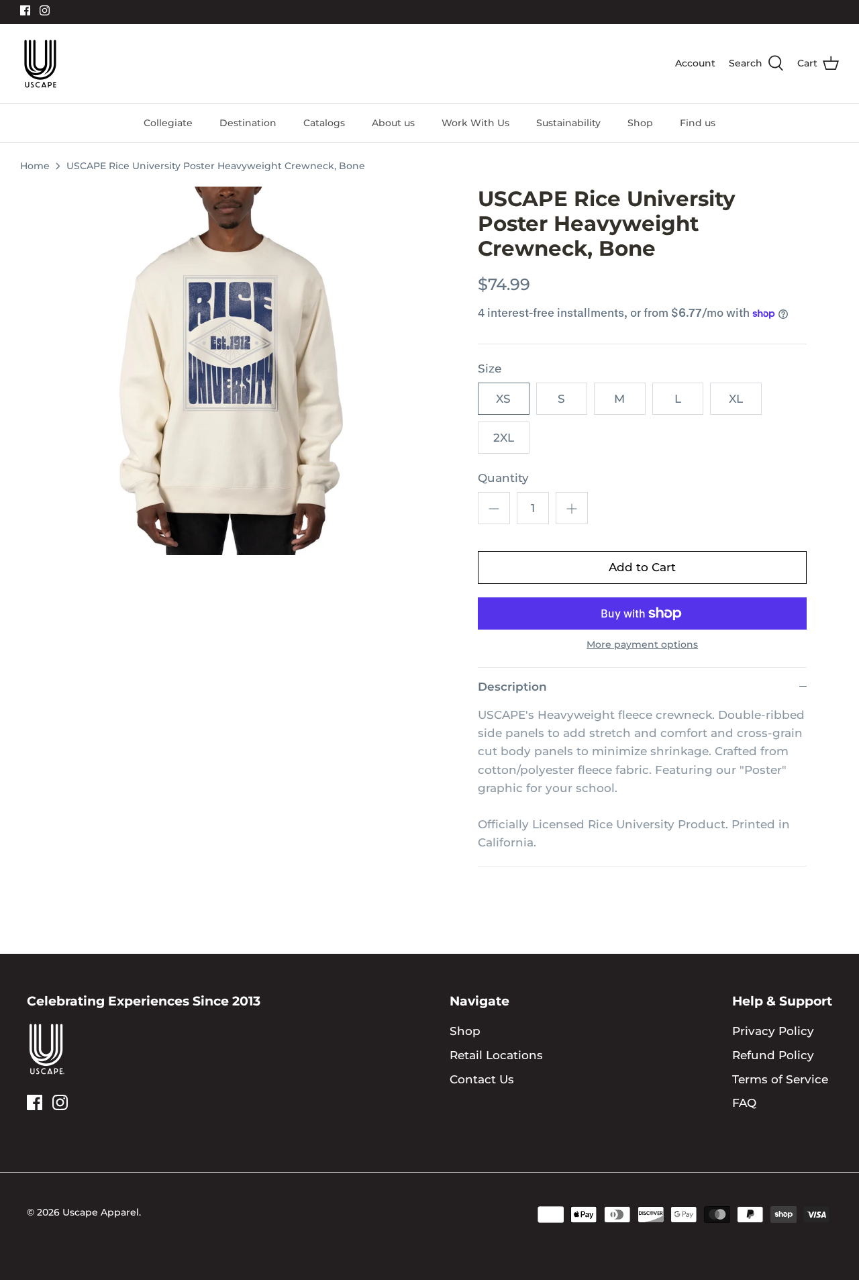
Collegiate (168, 123)
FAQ (744, 1103)
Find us (697, 123)
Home (35, 166)
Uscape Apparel (100, 1212)
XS (503, 398)
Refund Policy (773, 1055)
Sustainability (568, 123)
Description (512, 686)
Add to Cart (642, 567)
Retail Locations (496, 1055)
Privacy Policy (773, 1031)
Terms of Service (780, 1079)
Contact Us (482, 1079)
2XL (503, 437)
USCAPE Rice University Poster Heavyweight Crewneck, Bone (215, 166)
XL (736, 398)
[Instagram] (45, 10)
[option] (236, 371)
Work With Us (475, 123)
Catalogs (324, 123)
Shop (640, 123)
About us (393, 123)
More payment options (642, 644)
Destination (247, 123)
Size (489, 368)
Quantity (503, 478)
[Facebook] (25, 10)
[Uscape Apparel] (40, 64)
